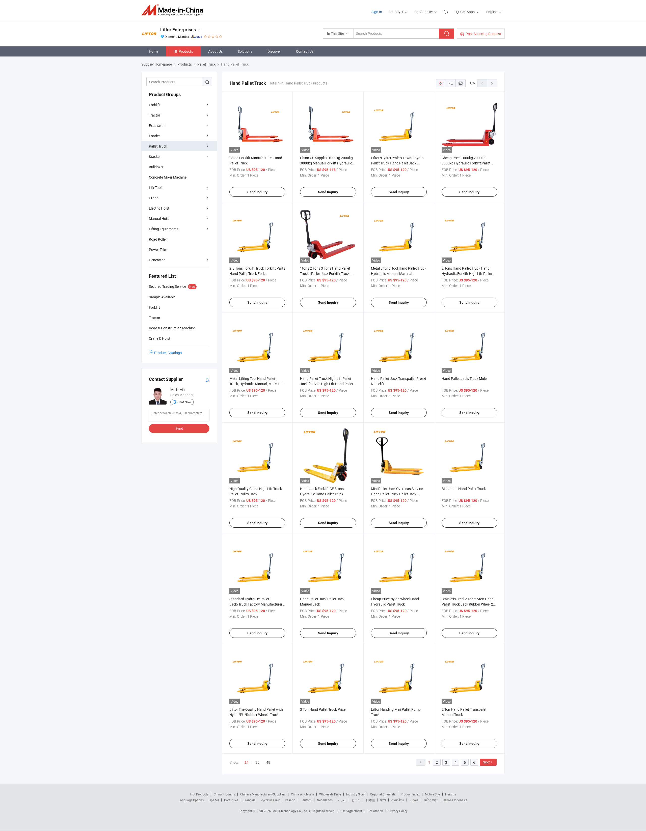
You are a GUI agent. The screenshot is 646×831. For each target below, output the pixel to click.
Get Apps (467, 11)
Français (249, 800)
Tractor (154, 115)
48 (268, 762)
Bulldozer (156, 166)
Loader (154, 135)
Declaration (375, 811)
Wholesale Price (330, 794)
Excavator (157, 125)
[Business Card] (207, 379)
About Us (215, 51)
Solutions (245, 51)
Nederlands (325, 800)
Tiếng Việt (430, 800)
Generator (157, 259)
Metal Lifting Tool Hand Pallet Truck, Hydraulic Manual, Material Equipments (255, 383)
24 (247, 762)
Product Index (410, 794)
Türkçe (413, 800)
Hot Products (199, 794)
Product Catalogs (168, 352)
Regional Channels (382, 794)
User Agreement (351, 811)
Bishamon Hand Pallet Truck (464, 488)
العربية (342, 800)
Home (153, 51)
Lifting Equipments (163, 228)
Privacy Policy (398, 811)
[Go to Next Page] (492, 83)
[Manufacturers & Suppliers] (173, 10)
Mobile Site (432, 794)
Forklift (154, 104)
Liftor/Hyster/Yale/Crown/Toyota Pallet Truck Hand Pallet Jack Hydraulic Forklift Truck (397, 163)
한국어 (356, 800)
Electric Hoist (159, 208)
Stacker (155, 156)
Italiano (290, 800)
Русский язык (270, 800)
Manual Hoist (159, 218)
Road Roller (158, 239)
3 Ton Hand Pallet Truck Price (322, 709)
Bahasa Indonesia (455, 800)
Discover (274, 51)
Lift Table (156, 187)
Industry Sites (355, 794)
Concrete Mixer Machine (167, 177)
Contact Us (304, 51)
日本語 (370, 800)
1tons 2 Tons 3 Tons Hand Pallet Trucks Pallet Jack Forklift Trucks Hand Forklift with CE (325, 273)
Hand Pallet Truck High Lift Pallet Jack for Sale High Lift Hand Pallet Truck (326, 383)
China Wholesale (302, 794)
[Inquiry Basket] (446, 11)
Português (231, 800)
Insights (450, 794)
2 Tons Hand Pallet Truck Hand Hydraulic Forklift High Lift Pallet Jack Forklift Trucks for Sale (467, 273)
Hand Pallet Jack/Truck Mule (464, 378)
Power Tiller (158, 249)
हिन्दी (383, 800)
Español (213, 800)
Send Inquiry (257, 192)
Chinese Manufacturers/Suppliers (263, 794)
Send (179, 428)
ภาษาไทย (397, 800)
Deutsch (306, 800)
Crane (153, 197)
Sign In (376, 11)
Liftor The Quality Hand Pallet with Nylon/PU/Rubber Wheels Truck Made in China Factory (256, 714)
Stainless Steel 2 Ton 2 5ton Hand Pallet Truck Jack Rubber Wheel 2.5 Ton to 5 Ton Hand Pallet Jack (469, 604)
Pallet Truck (158, 146)
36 (257, 762)
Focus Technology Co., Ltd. (290, 811)
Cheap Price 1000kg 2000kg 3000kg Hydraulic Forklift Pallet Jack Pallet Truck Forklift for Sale (467, 163)
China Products (224, 794)
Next (486, 762)
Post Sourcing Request (483, 33)
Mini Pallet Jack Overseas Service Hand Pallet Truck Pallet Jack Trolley (397, 494)
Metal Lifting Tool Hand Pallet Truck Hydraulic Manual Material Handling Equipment (398, 273)
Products (186, 51)
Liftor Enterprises (178, 29)
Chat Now (184, 402)
